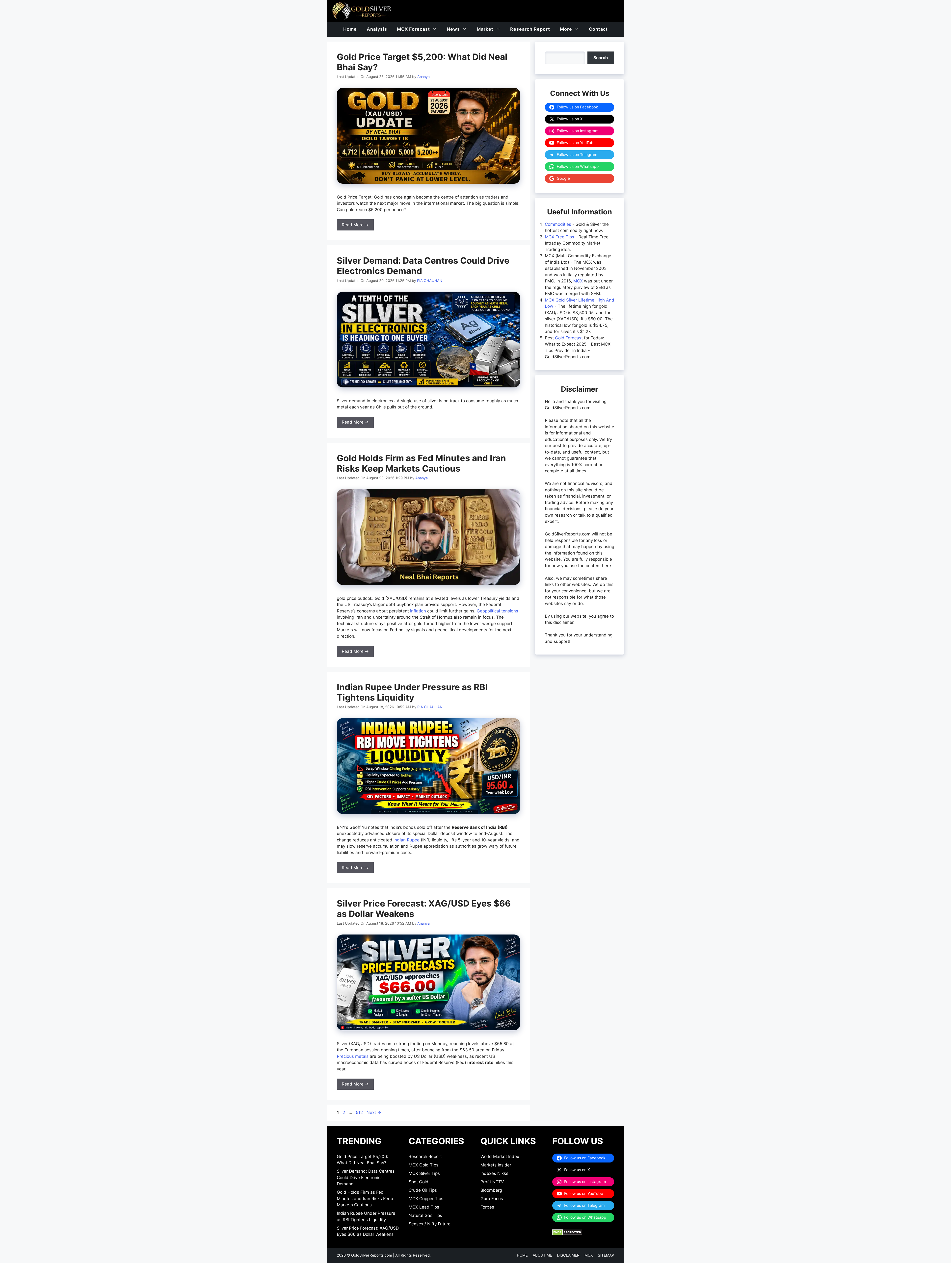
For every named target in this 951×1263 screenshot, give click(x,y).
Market (485, 29)
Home (350, 29)
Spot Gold (418, 1181)
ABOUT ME (542, 1255)
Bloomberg (491, 1190)
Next (374, 1112)
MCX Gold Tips (423, 1164)
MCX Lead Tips (424, 1207)
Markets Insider (495, 1164)
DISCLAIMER (568, 1255)
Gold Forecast (569, 337)
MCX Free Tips (559, 236)
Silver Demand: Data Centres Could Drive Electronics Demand (366, 1177)
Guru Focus (491, 1198)
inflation (418, 610)
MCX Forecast (413, 29)
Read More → (355, 224)
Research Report (530, 29)
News (453, 29)
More (566, 29)
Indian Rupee (407, 839)
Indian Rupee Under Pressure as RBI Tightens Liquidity (412, 692)
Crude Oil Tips (423, 1190)
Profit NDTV (492, 1181)
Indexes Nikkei (494, 1173)
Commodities (558, 224)
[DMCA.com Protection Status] (567, 1233)
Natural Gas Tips (425, 1215)
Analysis (377, 29)
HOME (522, 1255)
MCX (578, 280)
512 (360, 1112)
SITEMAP (606, 1255)
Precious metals (353, 1056)
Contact (598, 29)
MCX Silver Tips (424, 1173)
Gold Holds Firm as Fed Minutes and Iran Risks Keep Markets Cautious (421, 463)
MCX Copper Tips (426, 1198)
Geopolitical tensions (497, 610)
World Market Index (499, 1156)
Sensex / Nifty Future (429, 1223)
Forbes (487, 1207)
